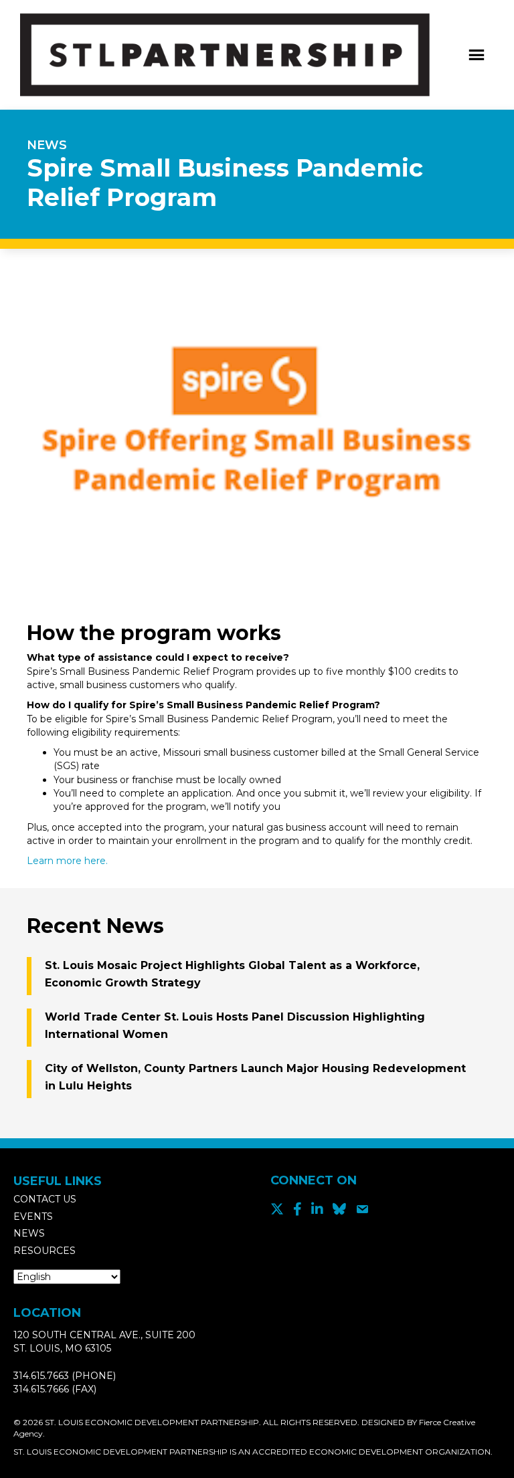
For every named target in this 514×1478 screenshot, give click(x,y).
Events (33, 1216)
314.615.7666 (41, 1389)
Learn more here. (67, 861)
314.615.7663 (41, 1376)
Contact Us (44, 1199)
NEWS (47, 145)
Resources (44, 1251)
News (29, 1233)
